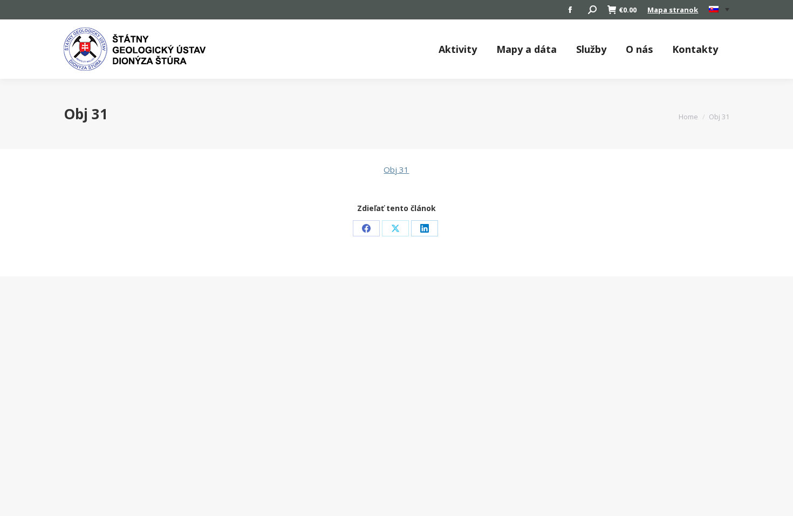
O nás (639, 49)
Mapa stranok (672, 10)
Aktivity (458, 49)
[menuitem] (719, 10)
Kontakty (695, 49)
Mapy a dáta (526, 49)
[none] (719, 10)
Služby (591, 49)
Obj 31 (396, 169)
